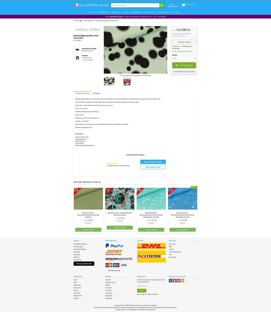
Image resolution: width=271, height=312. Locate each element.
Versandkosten (186, 34)
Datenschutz (172, 257)
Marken (76, 290)
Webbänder (77, 285)
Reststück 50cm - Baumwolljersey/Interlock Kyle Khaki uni (88, 215)
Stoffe (75, 282)
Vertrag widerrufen (84, 264)
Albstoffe (108, 280)
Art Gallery (108, 290)
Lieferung (76, 257)
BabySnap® (108, 296)
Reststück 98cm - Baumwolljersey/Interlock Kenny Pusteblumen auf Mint (151, 215)
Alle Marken (108, 298)
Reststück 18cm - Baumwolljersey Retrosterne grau (120, 214)
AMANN (107, 285)
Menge (174, 55)
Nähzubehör (77, 288)
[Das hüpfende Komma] (91, 5)
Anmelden (142, 290)
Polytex (78, 40)
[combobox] (137, 5)
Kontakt (171, 249)
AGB (170, 254)
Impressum (172, 244)
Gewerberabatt (78, 247)
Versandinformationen (80, 244)
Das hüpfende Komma (135, 305)
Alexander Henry (110, 282)
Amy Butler (108, 288)
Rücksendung (78, 260)
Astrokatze (108, 293)
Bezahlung (77, 254)
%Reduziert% (78, 296)
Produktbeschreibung (82, 93)
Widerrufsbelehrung (175, 252)
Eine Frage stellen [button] (153, 167)
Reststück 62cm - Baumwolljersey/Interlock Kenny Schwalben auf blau (182, 215)
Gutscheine (77, 293)
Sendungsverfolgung (80, 249)
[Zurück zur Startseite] (81, 21)
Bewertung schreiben (153, 162)
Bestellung (77, 252)
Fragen (97, 93)
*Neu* (75, 280)
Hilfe (170, 247)
